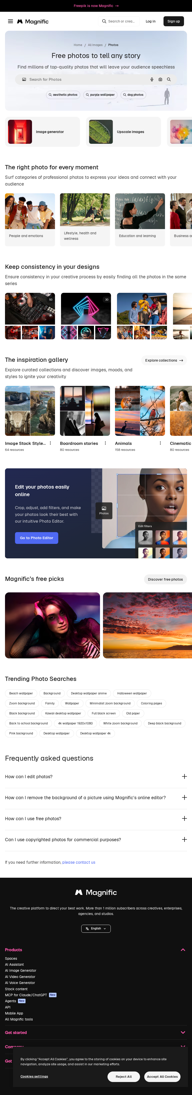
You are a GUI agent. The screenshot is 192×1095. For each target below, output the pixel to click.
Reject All (124, 1076)
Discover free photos (165, 579)
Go (16, 648)
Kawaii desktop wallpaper (63, 713)
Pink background (21, 733)
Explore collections (161, 360)
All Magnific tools (19, 1019)
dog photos (136, 95)
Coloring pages (151, 703)
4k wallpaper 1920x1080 (75, 723)
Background (52, 693)
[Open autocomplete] (22, 79)
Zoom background (22, 703)
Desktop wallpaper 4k (95, 733)
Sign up (174, 21)
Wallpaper (72, 703)
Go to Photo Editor (36, 537)
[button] (96, 929)
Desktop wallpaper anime (89, 693)
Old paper (133, 713)
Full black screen (104, 713)
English (96, 928)
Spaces (11, 958)
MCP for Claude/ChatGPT (30, 995)
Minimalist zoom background (110, 703)
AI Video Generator (20, 976)
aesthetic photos (65, 95)
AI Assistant (14, 964)
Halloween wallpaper (132, 693)
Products (13, 949)
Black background (22, 713)
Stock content (16, 989)
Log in (151, 21)
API (7, 1007)
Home (78, 45)
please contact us (78, 862)
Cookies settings (34, 1076)
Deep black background (164, 723)
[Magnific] (96, 893)
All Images (95, 45)
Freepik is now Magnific (93, 6)
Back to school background (28, 723)
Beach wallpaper (21, 693)
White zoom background (120, 723)
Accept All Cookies (162, 1076)
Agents (14, 1001)
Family (49, 703)
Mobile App (14, 1013)
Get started (16, 1032)
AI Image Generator (20, 970)
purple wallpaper (102, 95)
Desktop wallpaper (57, 733)
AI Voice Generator (20, 982)
